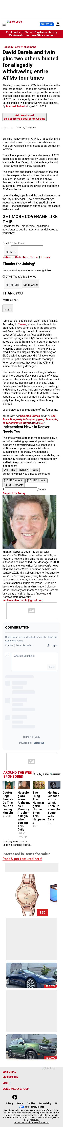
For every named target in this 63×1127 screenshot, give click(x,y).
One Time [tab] (9, 469)
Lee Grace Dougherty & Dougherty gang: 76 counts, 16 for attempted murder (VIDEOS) (30, 419)
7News (22, 324)
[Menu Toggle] (4, 24)
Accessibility (45, 1103)
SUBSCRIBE (13, 285)
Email (7, 243)
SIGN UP (11, 252)
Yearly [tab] (34, 469)
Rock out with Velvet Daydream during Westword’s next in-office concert (31, 34)
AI (56, 1103)
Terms (34, 257)
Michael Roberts (16, 106)
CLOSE (8, 310)
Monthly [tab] (23, 469)
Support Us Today (14, 493)
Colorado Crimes (30, 416)
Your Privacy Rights (34, 1107)
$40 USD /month (13, 485)
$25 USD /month (36, 480)
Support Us (46, 24)
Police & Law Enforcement (19, 47)
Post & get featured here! (22, 859)
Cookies (31, 1103)
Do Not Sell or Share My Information (31, 1122)
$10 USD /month (13, 480)
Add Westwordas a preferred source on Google (24, 117)
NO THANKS (30, 285)
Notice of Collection (15, 257)
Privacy (45, 257)
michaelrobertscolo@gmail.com (23, 600)
